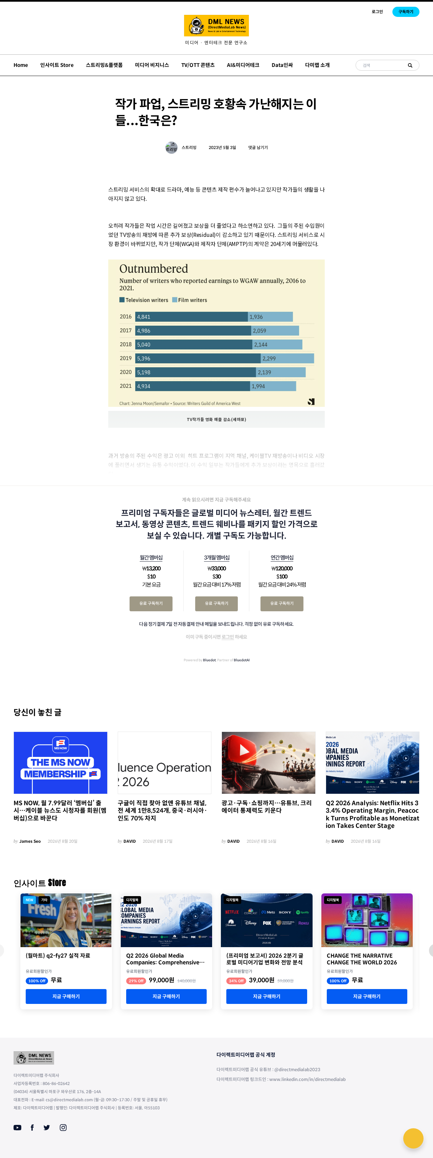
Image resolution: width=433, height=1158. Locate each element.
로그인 (377, 11)
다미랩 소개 (317, 65)
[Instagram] (63, 1127)
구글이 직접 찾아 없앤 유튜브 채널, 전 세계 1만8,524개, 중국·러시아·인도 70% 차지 (162, 810)
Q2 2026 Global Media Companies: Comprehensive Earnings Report (162, 959)
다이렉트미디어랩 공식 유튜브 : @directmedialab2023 (268, 1069)
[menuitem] (216, 43)
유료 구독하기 (151, 603)
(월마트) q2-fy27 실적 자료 (58, 956)
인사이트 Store (57, 65)
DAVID (129, 841)
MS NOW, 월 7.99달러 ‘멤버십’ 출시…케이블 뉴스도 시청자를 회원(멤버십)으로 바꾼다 (60, 810)
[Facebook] (32, 1127)
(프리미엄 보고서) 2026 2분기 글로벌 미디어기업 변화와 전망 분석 (264, 959)
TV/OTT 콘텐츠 (198, 65)
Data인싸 (282, 65)
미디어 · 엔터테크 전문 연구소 (216, 43)
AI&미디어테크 (243, 65)
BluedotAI (242, 660)
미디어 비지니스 (152, 65)
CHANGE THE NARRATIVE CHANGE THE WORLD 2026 (362, 959)
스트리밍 (189, 147)
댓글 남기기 (258, 147)
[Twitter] (46, 1127)
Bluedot (209, 660)
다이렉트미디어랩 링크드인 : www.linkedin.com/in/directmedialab (281, 1079)
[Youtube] (17, 1127)
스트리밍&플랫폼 (104, 65)
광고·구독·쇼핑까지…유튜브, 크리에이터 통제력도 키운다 (267, 807)
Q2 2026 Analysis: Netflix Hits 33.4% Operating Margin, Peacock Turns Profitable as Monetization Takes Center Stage (372, 814)
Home (21, 65)
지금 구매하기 (66, 996)
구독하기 (405, 11)
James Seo (30, 841)
